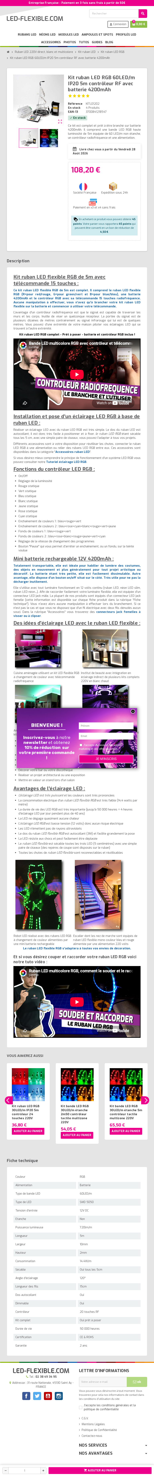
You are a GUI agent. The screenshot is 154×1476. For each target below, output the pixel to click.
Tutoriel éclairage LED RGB (66, 462)
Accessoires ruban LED (72, 452)
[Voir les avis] (79, 96)
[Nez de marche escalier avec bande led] (99, 896)
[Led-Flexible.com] (35, 18)
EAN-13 (73, 112)
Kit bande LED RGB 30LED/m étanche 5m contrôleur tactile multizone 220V (126, 1112)
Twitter (37, 1396)
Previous (9, 1100)
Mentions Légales (93, 1424)
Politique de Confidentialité (99, 1430)
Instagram (59, 1396)
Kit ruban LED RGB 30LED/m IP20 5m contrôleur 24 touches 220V (26, 1112)
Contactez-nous (92, 1436)
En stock (74, 108)
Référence (75, 104)
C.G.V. (85, 1418)
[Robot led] (40, 896)
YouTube (48, 1396)
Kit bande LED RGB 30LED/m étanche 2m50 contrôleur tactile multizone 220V (75, 1114)
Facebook (26, 1396)
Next (145, 1100)
